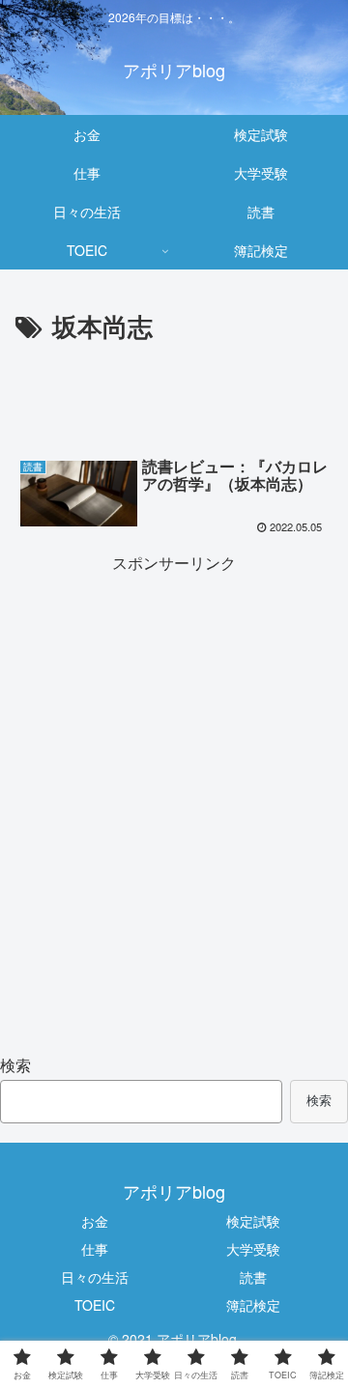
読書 (253, 1277)
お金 (94, 1221)
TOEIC (94, 1305)
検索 (15, 1065)
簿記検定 (253, 1305)
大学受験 (253, 1249)
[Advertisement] (174, 406)
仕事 (94, 1249)
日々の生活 (95, 1277)
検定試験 (253, 1221)
